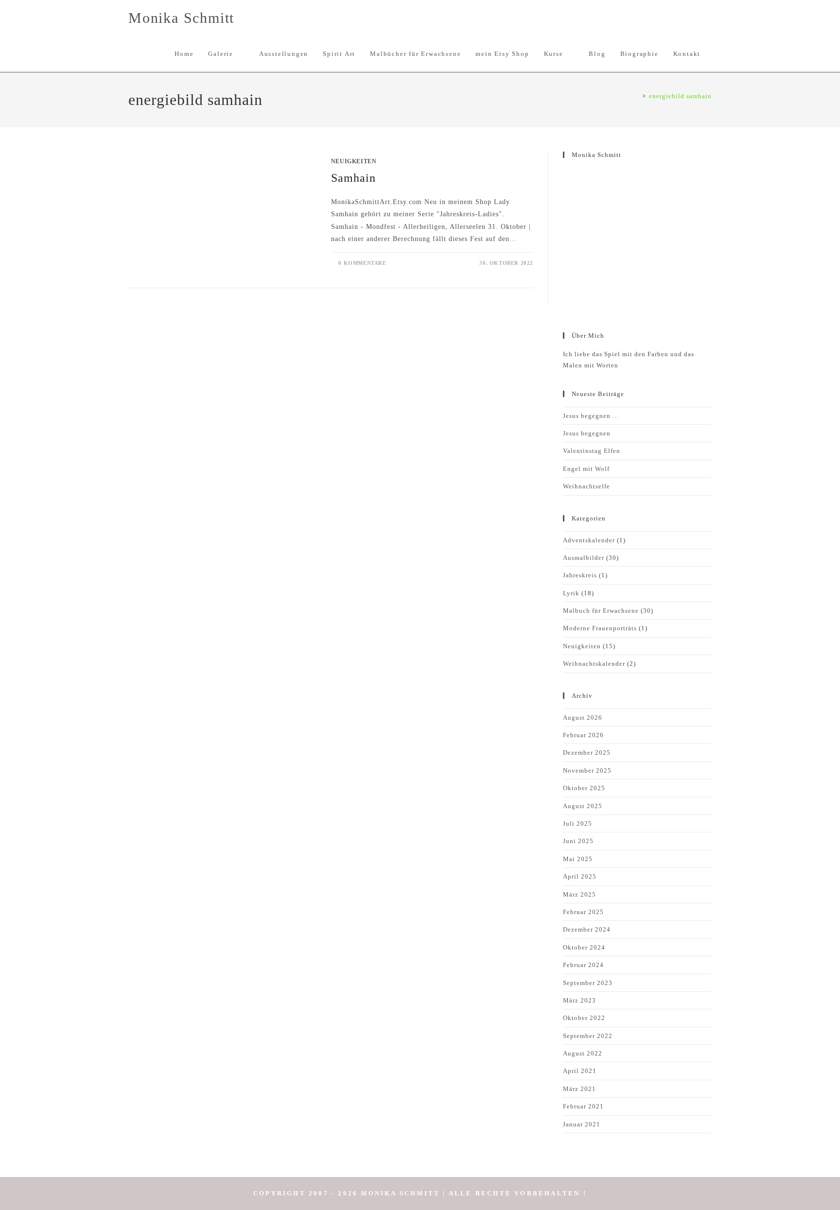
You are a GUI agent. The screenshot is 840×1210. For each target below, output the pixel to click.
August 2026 (582, 717)
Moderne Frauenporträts (600, 628)
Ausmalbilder (583, 557)
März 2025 (579, 894)
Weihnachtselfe (586, 486)
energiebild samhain (680, 96)
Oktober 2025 (584, 788)
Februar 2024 (583, 964)
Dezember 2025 (587, 752)
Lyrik (571, 593)
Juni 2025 (578, 841)
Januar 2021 (581, 1124)
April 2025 (579, 876)
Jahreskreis (580, 575)
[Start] (636, 96)
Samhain (353, 178)
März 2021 (579, 1088)
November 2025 (587, 770)
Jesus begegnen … (591, 415)
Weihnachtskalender (594, 663)
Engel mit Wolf (586, 468)
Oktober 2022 (584, 1017)
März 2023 (579, 1000)
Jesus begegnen (587, 433)
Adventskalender (589, 540)
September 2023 (587, 982)
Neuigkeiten (354, 161)
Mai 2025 (578, 859)
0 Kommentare (362, 263)
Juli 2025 (577, 823)
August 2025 (582, 806)
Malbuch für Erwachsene (601, 610)
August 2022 (582, 1053)
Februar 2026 (583, 735)
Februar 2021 (583, 1106)
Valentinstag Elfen (591, 450)
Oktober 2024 (584, 947)
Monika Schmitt (181, 18)
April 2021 (579, 1070)
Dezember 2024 (587, 929)
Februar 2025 (583, 912)
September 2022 (587, 1035)
